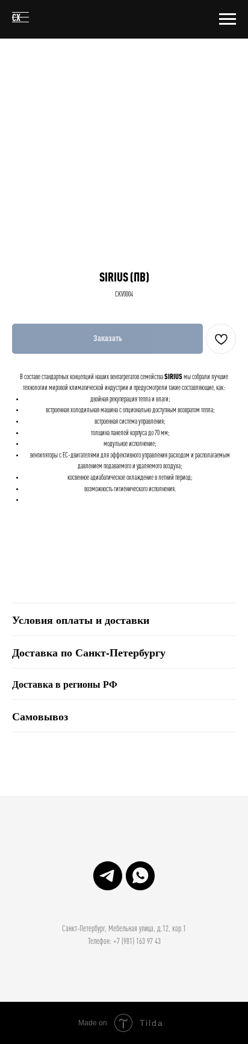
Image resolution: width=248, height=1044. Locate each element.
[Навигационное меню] (227, 19)
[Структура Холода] (107, 875)
